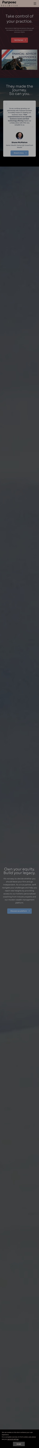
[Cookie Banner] (19, 1438)
